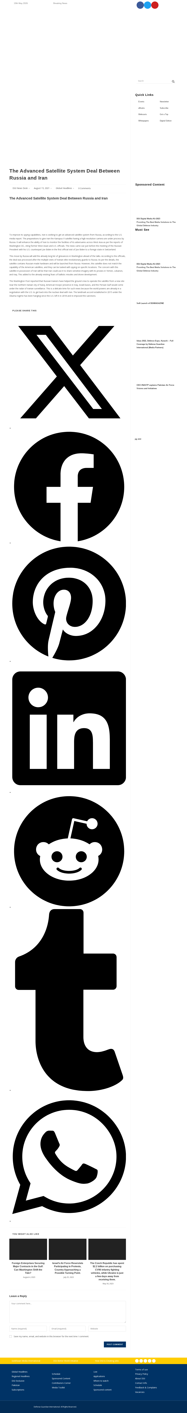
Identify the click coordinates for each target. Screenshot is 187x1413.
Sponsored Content (61, 1378)
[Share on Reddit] (69, 907)
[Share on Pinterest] (69, 661)
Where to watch (101, 1380)
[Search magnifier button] (173, 81)
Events (141, 102)
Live (95, 1371)
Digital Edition (166, 121)
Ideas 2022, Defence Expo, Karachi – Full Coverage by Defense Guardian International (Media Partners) (155, 344)
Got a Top (163, 114)
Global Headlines (64, 188)
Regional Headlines (21, 1376)
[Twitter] (145, 1361)
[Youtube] (149, 1361)
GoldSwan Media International (26, 1360)
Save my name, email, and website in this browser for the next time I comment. (51, 1336)
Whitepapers (143, 121)
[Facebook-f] (137, 1361)
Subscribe (164, 108)
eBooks (141, 108)
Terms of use (141, 1369)
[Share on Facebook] (69, 543)
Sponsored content (103, 1389)
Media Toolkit (58, 1387)
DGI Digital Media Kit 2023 (148, 219)
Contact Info (141, 1383)
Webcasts (142, 114)
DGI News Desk (20, 188)
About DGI (140, 1378)
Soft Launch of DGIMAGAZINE (150, 303)
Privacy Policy (141, 1374)
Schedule (56, 1374)
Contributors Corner (61, 1383)
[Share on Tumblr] (69, 1090)
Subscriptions (18, 1389)
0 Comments (84, 188)
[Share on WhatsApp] (69, 1221)
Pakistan (16, 1385)
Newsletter (164, 102)
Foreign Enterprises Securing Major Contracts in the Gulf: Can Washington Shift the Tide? (28, 1268)
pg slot (138, 439)
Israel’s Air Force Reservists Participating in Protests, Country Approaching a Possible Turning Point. (67, 1268)
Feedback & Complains (146, 1387)
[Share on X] (69, 428)
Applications (99, 1376)
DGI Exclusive (18, 1380)
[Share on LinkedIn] (69, 792)
